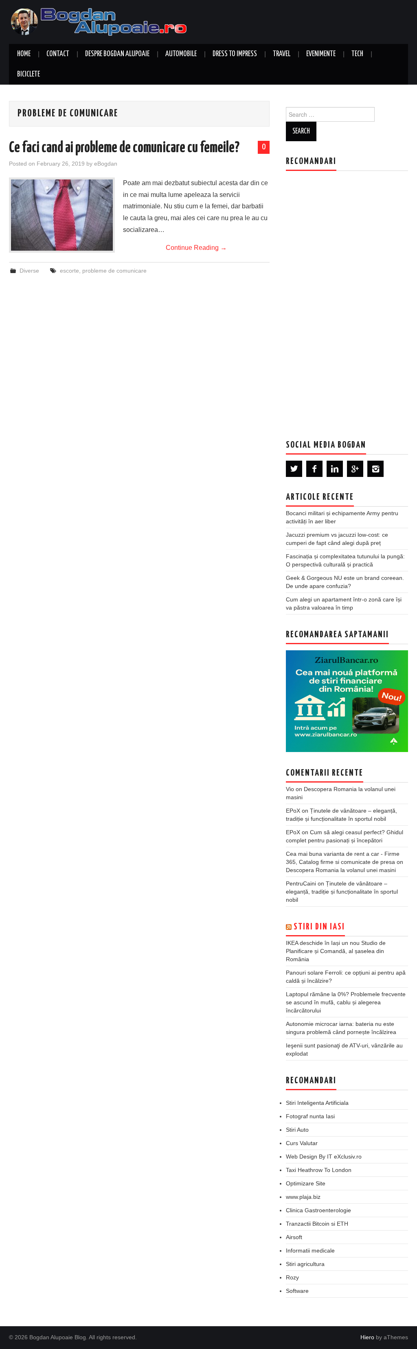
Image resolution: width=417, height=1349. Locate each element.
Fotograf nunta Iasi (310, 1116)
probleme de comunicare (114, 270)
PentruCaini (301, 883)
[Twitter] (294, 469)
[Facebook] (314, 469)
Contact (57, 54)
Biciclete (28, 74)
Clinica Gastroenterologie (318, 1210)
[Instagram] (375, 469)
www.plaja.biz (303, 1197)
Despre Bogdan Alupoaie (117, 54)
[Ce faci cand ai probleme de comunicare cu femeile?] (62, 215)
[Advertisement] (347, 299)
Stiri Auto (297, 1129)
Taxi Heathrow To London (318, 1170)
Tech (357, 54)
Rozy (292, 1277)
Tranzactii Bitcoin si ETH (317, 1223)
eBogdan (105, 163)
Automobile (181, 54)
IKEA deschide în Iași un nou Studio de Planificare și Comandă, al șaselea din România (336, 951)
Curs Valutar (302, 1143)
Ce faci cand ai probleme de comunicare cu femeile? (124, 148)
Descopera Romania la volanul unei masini (341, 870)
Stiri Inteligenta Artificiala (317, 1103)
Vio (290, 789)
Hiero (367, 1337)
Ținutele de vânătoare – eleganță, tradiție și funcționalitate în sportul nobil (342, 891)
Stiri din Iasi (319, 927)
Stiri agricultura (305, 1264)
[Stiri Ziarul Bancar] (347, 701)
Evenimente (321, 54)
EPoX (293, 810)
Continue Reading (196, 247)
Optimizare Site (305, 1183)
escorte (69, 270)
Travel (281, 54)
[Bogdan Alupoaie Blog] (100, 21)
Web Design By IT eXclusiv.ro (324, 1156)
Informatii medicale (310, 1250)
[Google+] (355, 469)
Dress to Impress (235, 54)
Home (24, 54)
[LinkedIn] (335, 469)
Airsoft (294, 1237)
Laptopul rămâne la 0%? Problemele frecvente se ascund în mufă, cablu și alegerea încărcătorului (346, 1002)
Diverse (29, 270)
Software (297, 1291)
